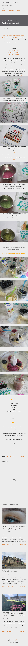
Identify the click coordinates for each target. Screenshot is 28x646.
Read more (23, 544)
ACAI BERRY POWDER (14, 52)
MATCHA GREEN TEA (14, 50)
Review (11, 456)
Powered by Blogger (15, 640)
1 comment (9, 544)
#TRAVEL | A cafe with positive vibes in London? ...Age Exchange (13, 614)
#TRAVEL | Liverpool (9, 571)
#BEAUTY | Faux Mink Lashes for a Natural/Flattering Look (13, 527)
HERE (21, 75)
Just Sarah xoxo (10, 2)
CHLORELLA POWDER (14, 54)
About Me (11, 10)
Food (7, 456)
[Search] (22, 3)
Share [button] (22, 456)
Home (3, 10)
